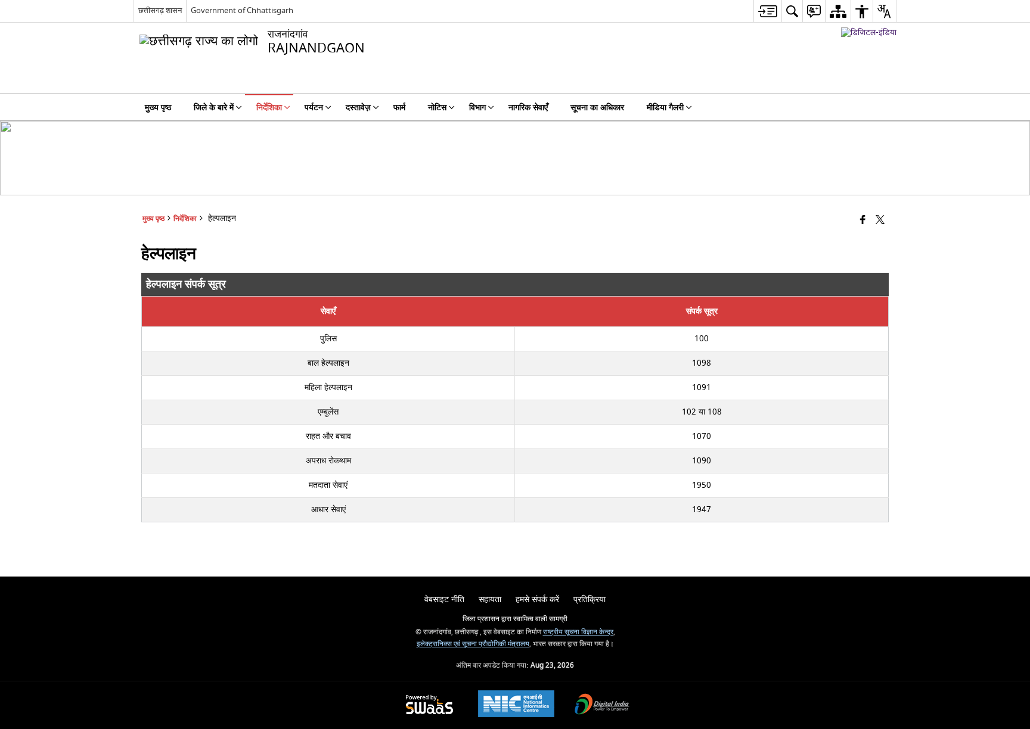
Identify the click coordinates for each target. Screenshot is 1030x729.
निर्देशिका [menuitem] (269, 107)
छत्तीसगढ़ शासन (160, 10)
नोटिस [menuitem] (437, 107)
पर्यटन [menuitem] (314, 107)
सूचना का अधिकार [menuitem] (597, 107)
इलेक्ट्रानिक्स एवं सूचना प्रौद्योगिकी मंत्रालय (473, 644)
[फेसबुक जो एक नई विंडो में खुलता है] (862, 221)
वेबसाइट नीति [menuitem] (444, 599)
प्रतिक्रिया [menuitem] (589, 599)
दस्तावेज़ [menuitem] (358, 107)
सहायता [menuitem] (490, 599)
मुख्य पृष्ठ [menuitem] (158, 107)
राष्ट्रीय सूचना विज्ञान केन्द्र (578, 632)
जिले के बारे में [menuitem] (214, 107)
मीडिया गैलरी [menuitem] (665, 107)
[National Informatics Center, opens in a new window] (516, 705)
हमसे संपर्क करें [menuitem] (537, 599)
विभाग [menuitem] (477, 107)
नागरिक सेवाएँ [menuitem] (528, 107)
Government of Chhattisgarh (242, 10)
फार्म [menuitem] (399, 107)
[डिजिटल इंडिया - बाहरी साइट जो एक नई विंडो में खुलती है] (868, 32)
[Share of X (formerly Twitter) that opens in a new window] (880, 221)
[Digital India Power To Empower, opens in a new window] (602, 705)
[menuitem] (767, 11)
